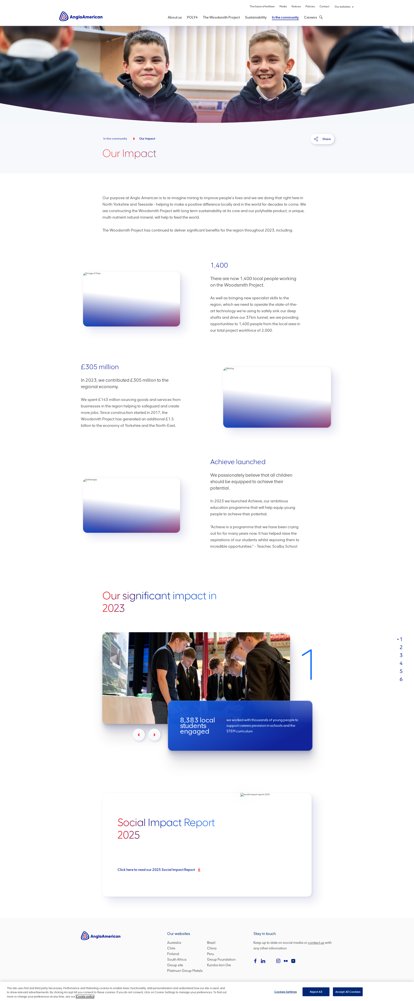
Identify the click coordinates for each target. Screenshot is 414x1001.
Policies (310, 6)
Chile (171, 948)
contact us (316, 943)
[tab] (401, 639)
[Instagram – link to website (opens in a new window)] (278, 961)
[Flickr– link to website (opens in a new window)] (286, 961)
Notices (296, 6)
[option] (218, 693)
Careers (310, 17)
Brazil (211, 943)
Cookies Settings (285, 991)
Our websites (342, 6)
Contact (324, 6)
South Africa (177, 959)
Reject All (316, 991)
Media (283, 6)
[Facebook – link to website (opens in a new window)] (255, 961)
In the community (285, 17)
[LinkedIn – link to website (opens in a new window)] (263, 961)
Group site (175, 965)
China (211, 948)
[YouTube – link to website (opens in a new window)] (293, 961)
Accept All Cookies (347, 991)
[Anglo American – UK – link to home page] (80, 16)
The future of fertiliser (262, 6)
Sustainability (256, 17)
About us (175, 17)
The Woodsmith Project (221, 17)
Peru (210, 954)
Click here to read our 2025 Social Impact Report (159, 870)
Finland (173, 954)
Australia (174, 943)
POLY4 (192, 17)
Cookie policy (85, 996)
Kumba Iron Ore (219, 965)
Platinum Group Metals (185, 971)
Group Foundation (221, 959)
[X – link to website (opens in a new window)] (270, 961)
